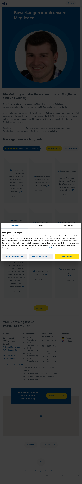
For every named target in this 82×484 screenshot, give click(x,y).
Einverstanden (67, 256)
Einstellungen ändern (39, 256)
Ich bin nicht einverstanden (15, 256)
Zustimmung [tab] (14, 225)
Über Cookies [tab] (68, 225)
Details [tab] (41, 225)
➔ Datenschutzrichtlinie (58, 248)
